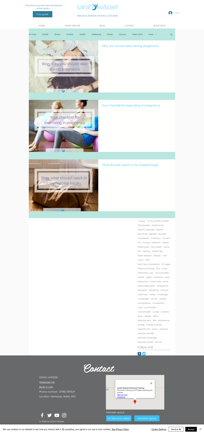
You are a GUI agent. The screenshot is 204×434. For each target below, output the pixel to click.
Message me (47, 382)
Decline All (176, 429)
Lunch (141, 260)
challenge (162, 294)
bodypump (162, 286)
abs (151, 273)
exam (155, 329)
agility (149, 277)
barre (165, 281)
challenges (143, 299)
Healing (146, 251)
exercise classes (146, 342)
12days (141, 221)
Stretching (143, 273)
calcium (164, 290)
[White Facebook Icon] (42, 415)
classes (162, 299)
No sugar (165, 264)
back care (156, 281)
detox (155, 316)
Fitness (57, 34)
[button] (72, 25)
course (156, 312)
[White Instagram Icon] (64, 415)
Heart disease (144, 255)
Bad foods (143, 234)
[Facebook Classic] (139, 353)
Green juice (143, 247)
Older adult (137, 34)
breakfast (142, 290)
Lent (164, 255)
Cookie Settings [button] (158, 429)
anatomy (158, 277)
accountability (162, 273)
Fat (139, 242)
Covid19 (166, 238)
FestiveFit (156, 242)
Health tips (157, 251)
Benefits (153, 234)
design (147, 316)
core (140, 307)
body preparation (146, 286)
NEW (147, 260)
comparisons (144, 303)
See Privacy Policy (120, 429)
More (150, 34)
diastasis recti (144, 320)
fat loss (158, 342)
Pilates (110, 34)
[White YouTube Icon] (57, 415)
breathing (154, 290)
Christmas (156, 238)
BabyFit (159, 229)
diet (155, 320)
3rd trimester (144, 225)
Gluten (165, 242)
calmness (142, 294)
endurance (164, 320)
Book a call (46, 387)
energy (141, 325)
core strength (144, 312)
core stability (150, 307)
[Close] (200, 429)
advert (141, 277)
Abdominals (158, 225)
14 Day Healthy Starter (158, 221)
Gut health (156, 247)
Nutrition (70, 34)
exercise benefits (146, 333)
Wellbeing (96, 34)
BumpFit (162, 234)
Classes (122, 34)
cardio (152, 294)
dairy (140, 316)
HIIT (139, 251)
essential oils (144, 329)
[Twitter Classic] (144, 353)
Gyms (167, 247)
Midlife (45, 34)
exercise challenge (147, 337)
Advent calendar (146, 229)
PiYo (158, 268)
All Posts (32, 34)
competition (158, 303)
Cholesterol (143, 238)
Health (83, 34)
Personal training (146, 268)
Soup (164, 268)
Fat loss (146, 242)
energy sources (154, 325)
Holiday (157, 255)
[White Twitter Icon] (49, 415)
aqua (167, 277)
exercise (164, 329)
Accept (191, 429)
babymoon (143, 281)
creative (165, 312)
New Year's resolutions (149, 264)
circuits (154, 299)
